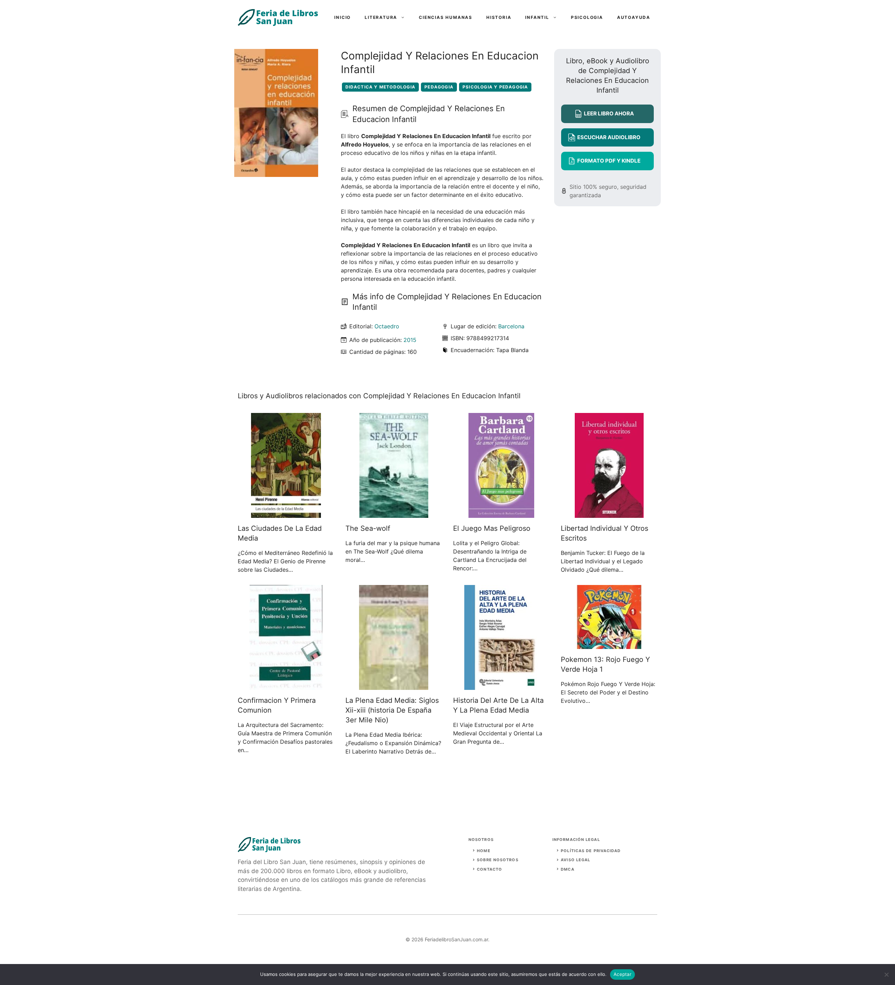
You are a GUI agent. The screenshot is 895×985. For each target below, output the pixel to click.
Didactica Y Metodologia (380, 87)
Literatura (381, 17)
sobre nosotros (497, 859)
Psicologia (587, 17)
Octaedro (386, 326)
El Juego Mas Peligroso (491, 528)
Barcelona (511, 326)
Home (483, 850)
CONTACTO (489, 869)
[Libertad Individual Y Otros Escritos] (609, 513)
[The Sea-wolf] (393, 513)
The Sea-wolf (367, 528)
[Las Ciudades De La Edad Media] (286, 513)
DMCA (567, 869)
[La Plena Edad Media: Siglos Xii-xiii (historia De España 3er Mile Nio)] (393, 685)
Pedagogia (438, 87)
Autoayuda (633, 17)
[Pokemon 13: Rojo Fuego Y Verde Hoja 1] (609, 644)
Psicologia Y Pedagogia (495, 87)
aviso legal (575, 859)
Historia (498, 17)
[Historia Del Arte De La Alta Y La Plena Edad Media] (501, 685)
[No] (886, 974)
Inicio (342, 17)
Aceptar (622, 974)
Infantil (537, 17)
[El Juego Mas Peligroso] (501, 513)
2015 (409, 339)
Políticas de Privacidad (591, 850)
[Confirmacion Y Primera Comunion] (286, 685)
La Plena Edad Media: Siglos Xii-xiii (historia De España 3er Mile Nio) (392, 710)
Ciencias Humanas (445, 17)
